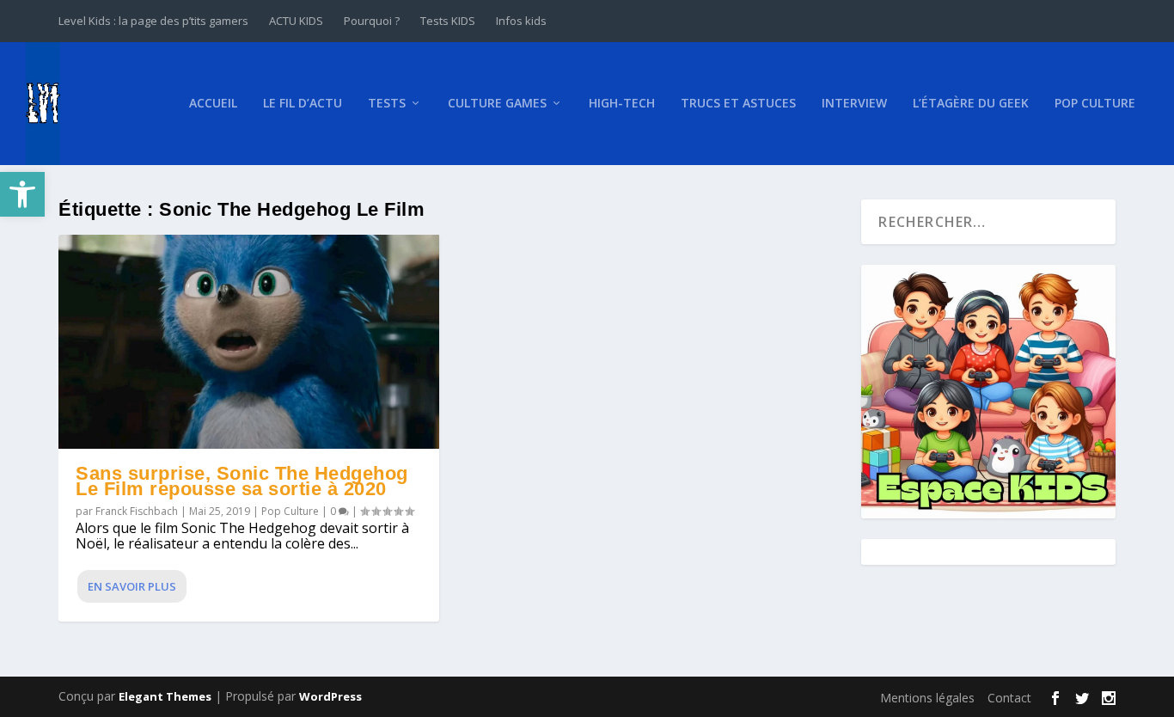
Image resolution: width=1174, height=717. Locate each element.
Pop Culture (1095, 103)
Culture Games (497, 103)
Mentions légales (927, 697)
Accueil (213, 103)
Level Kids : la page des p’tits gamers (153, 20)
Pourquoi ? (372, 20)
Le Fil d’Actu (302, 103)
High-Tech (622, 103)
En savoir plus (132, 586)
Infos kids (521, 20)
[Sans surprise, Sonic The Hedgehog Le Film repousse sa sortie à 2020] (248, 342)
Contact (1009, 697)
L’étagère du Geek (971, 103)
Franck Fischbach (136, 511)
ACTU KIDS (296, 20)
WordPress (330, 696)
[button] (22, 194)
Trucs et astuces (738, 103)
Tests (387, 103)
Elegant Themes (165, 696)
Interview (854, 103)
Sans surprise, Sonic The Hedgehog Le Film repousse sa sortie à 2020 (242, 481)
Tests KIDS (447, 20)
